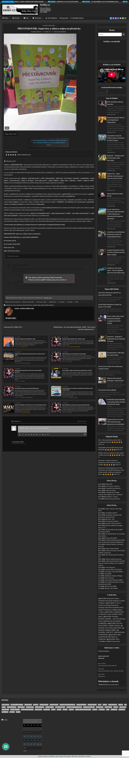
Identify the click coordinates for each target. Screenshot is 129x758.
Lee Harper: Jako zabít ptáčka (114, 571)
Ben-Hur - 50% (110, 519)
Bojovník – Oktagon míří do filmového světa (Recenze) (115, 158)
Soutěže (59, 709)
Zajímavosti (114, 709)
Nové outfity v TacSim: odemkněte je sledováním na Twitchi (77, 370)
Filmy (6, 18)
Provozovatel (63, 18)
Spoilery (71, 709)
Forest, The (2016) (111, 538)
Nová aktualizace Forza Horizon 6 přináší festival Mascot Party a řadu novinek (77, 389)
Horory (121, 705)
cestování (19, 305)
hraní (27, 305)
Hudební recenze (11, 707)
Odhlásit (106, 651)
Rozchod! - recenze (112, 496)
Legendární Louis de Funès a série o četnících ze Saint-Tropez (115, 138)
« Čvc (24, 751)
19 (31, 740)
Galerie (105, 705)
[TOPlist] (5, 720)
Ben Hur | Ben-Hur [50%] (113, 523)
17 (24, 740)
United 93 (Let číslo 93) (113, 488)
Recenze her (123, 707)
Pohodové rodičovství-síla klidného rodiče (25, 339)
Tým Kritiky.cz (52, 18)
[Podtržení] (25, 434)
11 (28, 736)
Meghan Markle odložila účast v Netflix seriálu (73, 339)
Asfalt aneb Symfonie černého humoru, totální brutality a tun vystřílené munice (111, 563)
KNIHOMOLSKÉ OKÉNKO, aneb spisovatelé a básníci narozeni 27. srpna (116, 402)
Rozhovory (47, 709)
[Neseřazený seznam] (34, 434)
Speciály (65, 709)
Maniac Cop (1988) (110, 586)
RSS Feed (101, 658)
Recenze (46, 25)
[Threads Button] (116, 18)
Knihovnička (21, 707)
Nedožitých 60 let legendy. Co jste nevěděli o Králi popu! (111, 614)
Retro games (38, 709)
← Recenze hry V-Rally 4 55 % (12, 327)
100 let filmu (5, 705)
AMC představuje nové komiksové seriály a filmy (74, 353)
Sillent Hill (109, 484)
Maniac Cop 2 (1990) (111, 588)
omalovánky (37, 305)
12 (31, 736)
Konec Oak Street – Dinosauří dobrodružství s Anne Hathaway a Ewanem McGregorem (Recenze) (115, 214)
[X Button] (111, 18)
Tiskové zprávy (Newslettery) (83, 709)
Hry (27, 18)
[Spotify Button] (123, 18)
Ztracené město (111, 490)
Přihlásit (101, 651)
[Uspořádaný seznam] (31, 434)
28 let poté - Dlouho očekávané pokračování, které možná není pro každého (109, 463)
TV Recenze (102, 709)
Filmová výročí (54, 705)
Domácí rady (28, 705)
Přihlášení (83, 421)
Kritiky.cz (45, 4)
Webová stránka (11, 318)
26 (31, 744)
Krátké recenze (50, 707)
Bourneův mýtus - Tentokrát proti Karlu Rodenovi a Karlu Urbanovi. (111, 601)
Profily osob (99, 707)
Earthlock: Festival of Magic (113, 576)
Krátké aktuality (39, 707)
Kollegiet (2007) (110, 630)
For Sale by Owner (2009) (107, 390)
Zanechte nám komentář (60, 31)
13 (34, 736)
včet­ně (92, 172)
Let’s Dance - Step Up (112, 486)
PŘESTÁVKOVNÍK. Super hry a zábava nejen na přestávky (49, 28)
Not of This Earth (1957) (113, 628)
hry (31, 305)
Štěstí (47, 305)
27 (34, 744)
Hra (24, 305)
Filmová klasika (44, 705)
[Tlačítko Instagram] (118, 18)
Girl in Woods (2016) (112, 548)
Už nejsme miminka (112, 521)
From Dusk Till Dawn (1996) (114, 580)
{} (45, 434)
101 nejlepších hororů (17, 705)
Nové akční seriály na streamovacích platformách (27, 388)
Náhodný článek (77, 18)
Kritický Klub (29, 707)
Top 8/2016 (108, 573)
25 (28, 744)
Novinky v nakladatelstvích (74, 707)
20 (35, 740)
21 (38, 740)
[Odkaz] (42, 434)
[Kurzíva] (22, 434)
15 (41, 736)
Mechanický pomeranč (112, 499)
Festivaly (35, 705)
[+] (48, 434)
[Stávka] (28, 434)
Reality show (108, 707)
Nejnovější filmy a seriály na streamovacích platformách (76, 404)
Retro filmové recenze (27, 709)
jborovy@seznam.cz (112, 684)
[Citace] (36, 434)
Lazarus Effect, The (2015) (113, 569)
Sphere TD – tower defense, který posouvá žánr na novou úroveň (115, 176)
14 (38, 736)
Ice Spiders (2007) (111, 513)
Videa (107, 709)
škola (43, 305)
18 (28, 740)
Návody (70, 376)
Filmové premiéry (81, 705)
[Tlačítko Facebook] (113, 18)
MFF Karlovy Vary (60, 707)
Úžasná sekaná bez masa (114, 559)
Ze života (12, 712)
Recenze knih (51, 25)
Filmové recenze (92, 705)
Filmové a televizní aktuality (74, 346)
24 (24, 744)
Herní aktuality (113, 705)
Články (18, 712)
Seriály (17, 18)
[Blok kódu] (39, 434)
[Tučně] (20, 434)
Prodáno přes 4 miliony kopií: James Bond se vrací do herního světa (30, 354)
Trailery (95, 709)
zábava (51, 305)
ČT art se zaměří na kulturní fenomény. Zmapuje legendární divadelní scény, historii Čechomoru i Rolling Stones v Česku (111, 607)
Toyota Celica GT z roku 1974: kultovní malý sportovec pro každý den (115, 422)
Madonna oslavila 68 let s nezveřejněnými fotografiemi (116, 120)
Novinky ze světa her (26, 363)
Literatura (38, 18)
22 (41, 740)
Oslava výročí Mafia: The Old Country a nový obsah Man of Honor (31, 404)
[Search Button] (125, 18)
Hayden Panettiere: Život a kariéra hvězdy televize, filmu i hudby (116, 252)
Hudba (3, 707)
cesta (14, 305)
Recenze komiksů (15, 709)
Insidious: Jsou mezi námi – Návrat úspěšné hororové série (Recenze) (115, 270)
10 (24, 736)
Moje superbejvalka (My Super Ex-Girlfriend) (109, 637)
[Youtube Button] (121, 18)
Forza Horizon (109, 578)
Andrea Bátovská (37, 31)
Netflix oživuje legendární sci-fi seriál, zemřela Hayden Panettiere (28, 371)
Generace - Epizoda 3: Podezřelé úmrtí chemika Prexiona (116, 339)
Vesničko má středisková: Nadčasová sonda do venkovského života (116, 234)
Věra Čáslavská (110, 567)
